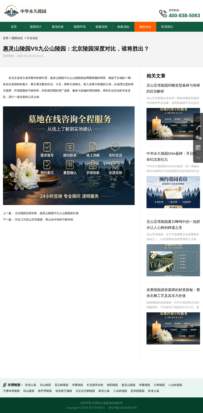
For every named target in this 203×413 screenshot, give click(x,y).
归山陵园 (45, 384)
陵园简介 (36, 26)
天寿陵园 (159, 384)
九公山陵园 (74, 77)
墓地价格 (58, 26)
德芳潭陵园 (45, 390)
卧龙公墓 (30, 384)
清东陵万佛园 (63, 390)
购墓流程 (101, 26)
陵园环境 (80, 26)
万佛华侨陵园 (11, 390)
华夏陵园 (77, 384)
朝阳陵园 (112, 384)
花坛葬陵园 (61, 384)
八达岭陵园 (175, 384)
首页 (14, 26)
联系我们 (167, 26)
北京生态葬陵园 (85, 390)
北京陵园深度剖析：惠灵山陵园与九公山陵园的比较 (47, 213)
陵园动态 (145, 26)
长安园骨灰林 (95, 384)
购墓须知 (123, 26)
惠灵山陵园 (57, 77)
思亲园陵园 (138, 390)
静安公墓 (104, 390)
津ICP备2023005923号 (122, 407)
